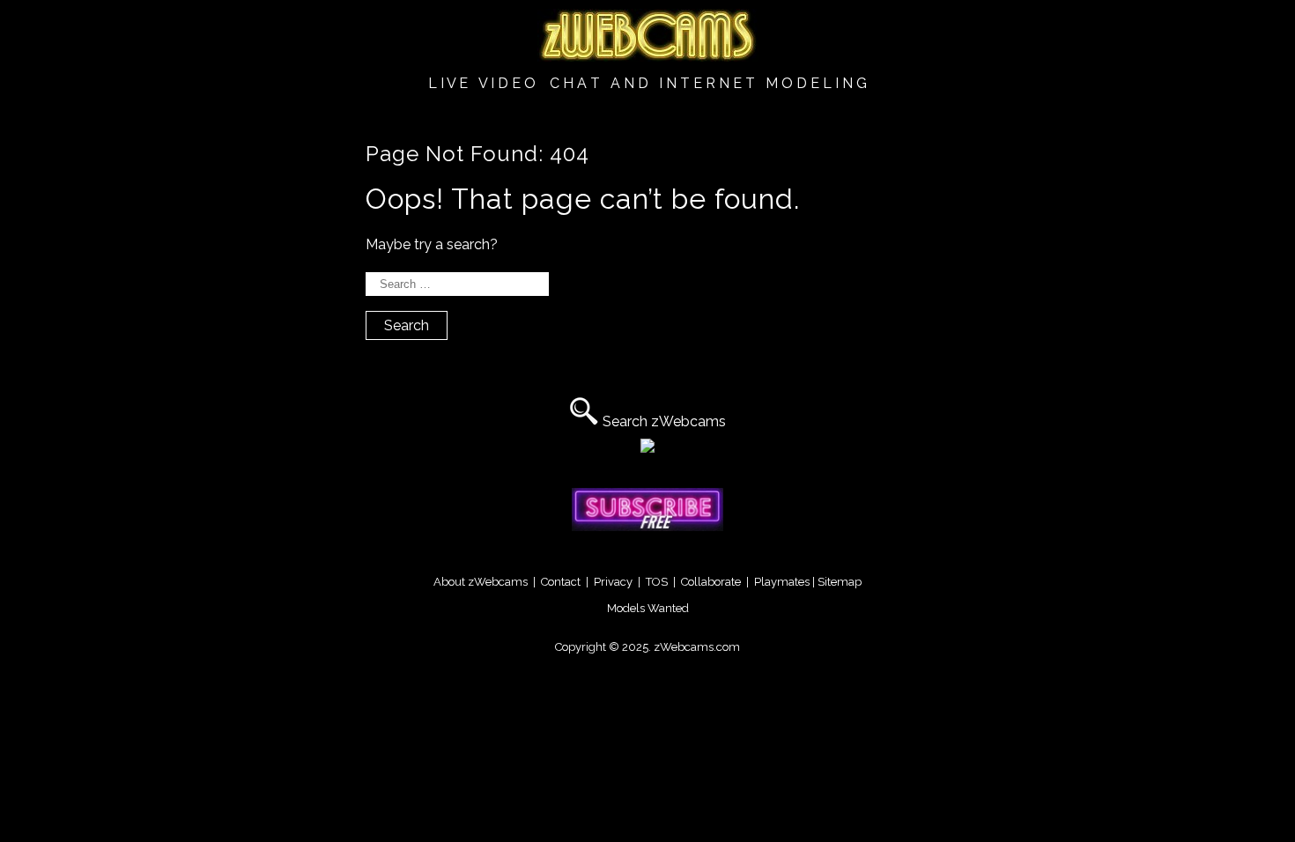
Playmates (782, 581)
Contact (561, 581)
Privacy (613, 581)
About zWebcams (480, 581)
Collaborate (711, 581)
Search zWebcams (664, 421)
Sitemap (840, 581)
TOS (657, 581)
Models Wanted (648, 608)
